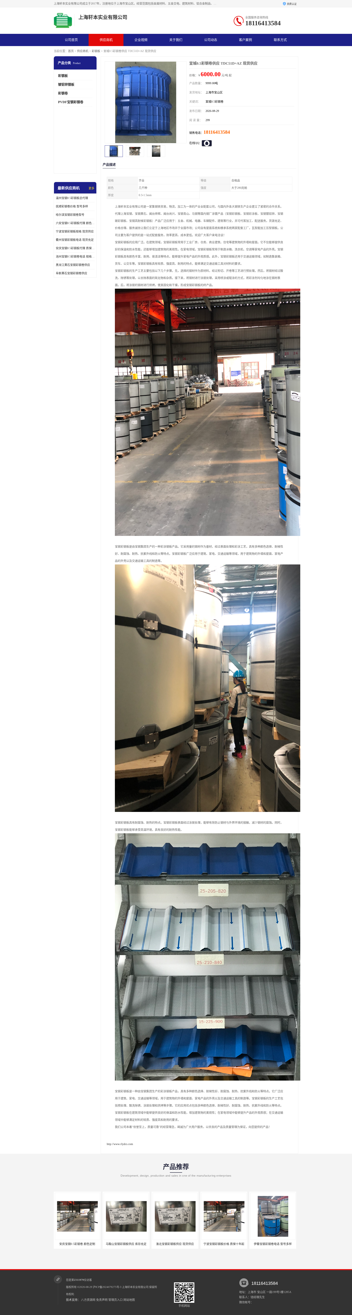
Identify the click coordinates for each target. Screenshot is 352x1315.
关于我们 (175, 40)
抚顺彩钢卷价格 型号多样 (72, 206)
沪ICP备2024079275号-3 (107, 1287)
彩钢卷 (63, 93)
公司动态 (210, 40)
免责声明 (102, 1299)
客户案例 (245, 40)
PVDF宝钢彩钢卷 (70, 102)
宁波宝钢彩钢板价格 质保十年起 (126, 1243)
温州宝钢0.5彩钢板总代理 (72, 198)
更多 (91, 188)
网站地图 (129, 1299)
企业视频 (140, 40)
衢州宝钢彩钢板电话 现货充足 (75, 239)
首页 (71, 51)
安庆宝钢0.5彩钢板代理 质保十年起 (75, 248)
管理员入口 (115, 1299)
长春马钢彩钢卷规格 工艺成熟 (273, 1243)
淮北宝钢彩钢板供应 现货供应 (77, 1243)
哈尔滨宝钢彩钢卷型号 (70, 214)
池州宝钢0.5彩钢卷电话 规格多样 (75, 256)
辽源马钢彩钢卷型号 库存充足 (224, 1243)
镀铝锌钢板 (66, 84)
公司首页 (71, 40)
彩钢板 (96, 51)
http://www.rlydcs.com (120, 1144)
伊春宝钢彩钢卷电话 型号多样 (175, 1243)
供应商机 (106, 40)
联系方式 (280, 40)
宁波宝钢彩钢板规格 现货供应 (75, 231)
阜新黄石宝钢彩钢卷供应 (71, 273)
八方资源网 (88, 1299)
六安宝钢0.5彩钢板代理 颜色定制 (75, 223)
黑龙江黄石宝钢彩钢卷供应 (73, 264)
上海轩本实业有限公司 (135, 1287)
